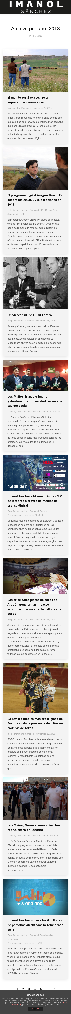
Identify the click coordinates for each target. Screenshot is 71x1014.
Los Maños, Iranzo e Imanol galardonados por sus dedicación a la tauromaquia (34, 401)
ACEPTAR (35, 1009)
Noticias (25, 210)
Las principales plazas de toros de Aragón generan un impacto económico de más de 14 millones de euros (34, 607)
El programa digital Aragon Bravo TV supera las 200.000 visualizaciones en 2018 (34, 199)
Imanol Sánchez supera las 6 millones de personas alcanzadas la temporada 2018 (35, 924)
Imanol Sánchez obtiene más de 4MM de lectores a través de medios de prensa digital (34, 500)
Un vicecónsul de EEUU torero (29, 315)
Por (24, 108)
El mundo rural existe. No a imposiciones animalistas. (27, 100)
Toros (19, 411)
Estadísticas (13, 210)
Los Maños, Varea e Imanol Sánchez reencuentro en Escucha (33, 827)
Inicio (31, 36)
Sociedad (34, 210)
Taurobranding (46, 935)
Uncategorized (14, 939)
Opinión (11, 108)
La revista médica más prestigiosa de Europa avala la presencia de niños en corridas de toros (35, 723)
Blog (9, 320)
